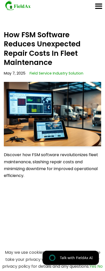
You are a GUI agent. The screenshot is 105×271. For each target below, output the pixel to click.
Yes (92, 266)
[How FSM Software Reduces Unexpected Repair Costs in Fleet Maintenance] (52, 114)
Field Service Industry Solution (56, 73)
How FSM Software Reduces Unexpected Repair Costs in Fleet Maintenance (42, 48)
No (100, 266)
